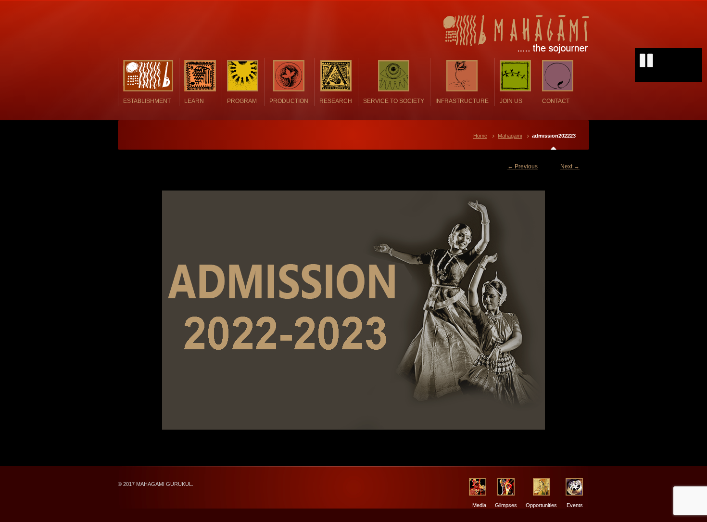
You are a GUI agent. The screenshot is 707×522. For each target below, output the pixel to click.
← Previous (522, 166)
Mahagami (510, 136)
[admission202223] (353, 310)
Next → (570, 166)
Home (480, 136)
